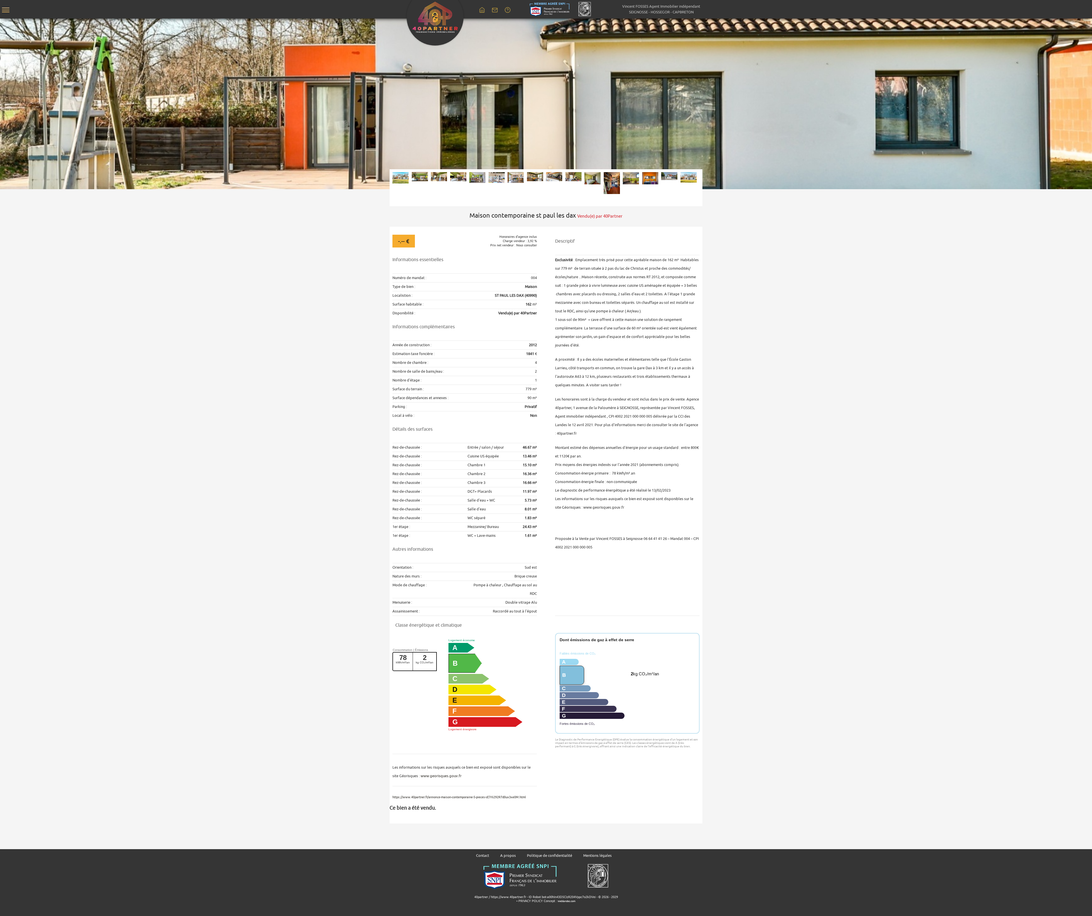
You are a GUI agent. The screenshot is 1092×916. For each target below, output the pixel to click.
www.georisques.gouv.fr (441, 776)
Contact (482, 855)
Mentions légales (597, 855)
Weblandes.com (567, 901)
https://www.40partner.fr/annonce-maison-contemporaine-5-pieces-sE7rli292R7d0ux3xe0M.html (459, 797)
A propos (508, 855)
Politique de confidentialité (549, 855)
